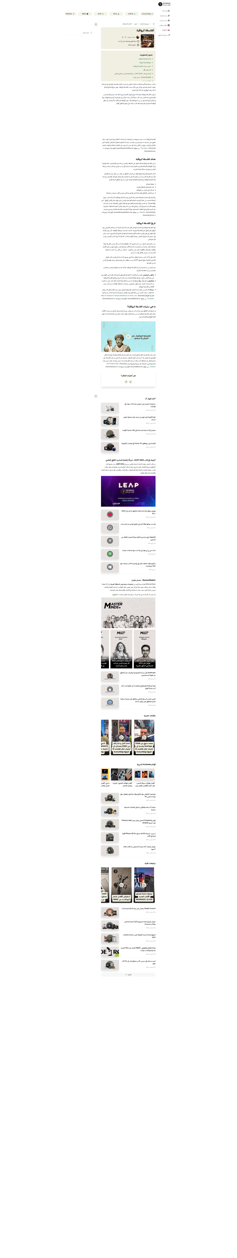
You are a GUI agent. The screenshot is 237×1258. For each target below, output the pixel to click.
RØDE (84, 14)
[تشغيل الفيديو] (128, 336)
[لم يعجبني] (126, 382)
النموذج (115, 594)
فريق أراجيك (121, 41)
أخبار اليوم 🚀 (147, 70)
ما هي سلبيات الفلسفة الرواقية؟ (142, 66)
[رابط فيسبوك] (126, 37)
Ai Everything (146, 14)
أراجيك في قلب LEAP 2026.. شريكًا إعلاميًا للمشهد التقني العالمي (132, 74)
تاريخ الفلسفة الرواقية (145, 62)
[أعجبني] (130, 382)
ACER (99, 14)
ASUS (115, 14)
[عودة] (96, 24)
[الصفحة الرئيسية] (164, 4)
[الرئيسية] (154, 24)
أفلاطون (132, 177)
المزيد (129, 975)
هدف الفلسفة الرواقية (145, 59)
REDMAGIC (68, 14)
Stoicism (142, 212)
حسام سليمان (131, 37)
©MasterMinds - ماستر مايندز (142, 77)
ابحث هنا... (85, 33)
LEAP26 (130, 14)
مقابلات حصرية (147, 81)
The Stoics (143, 148)
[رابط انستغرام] (123, 37)
